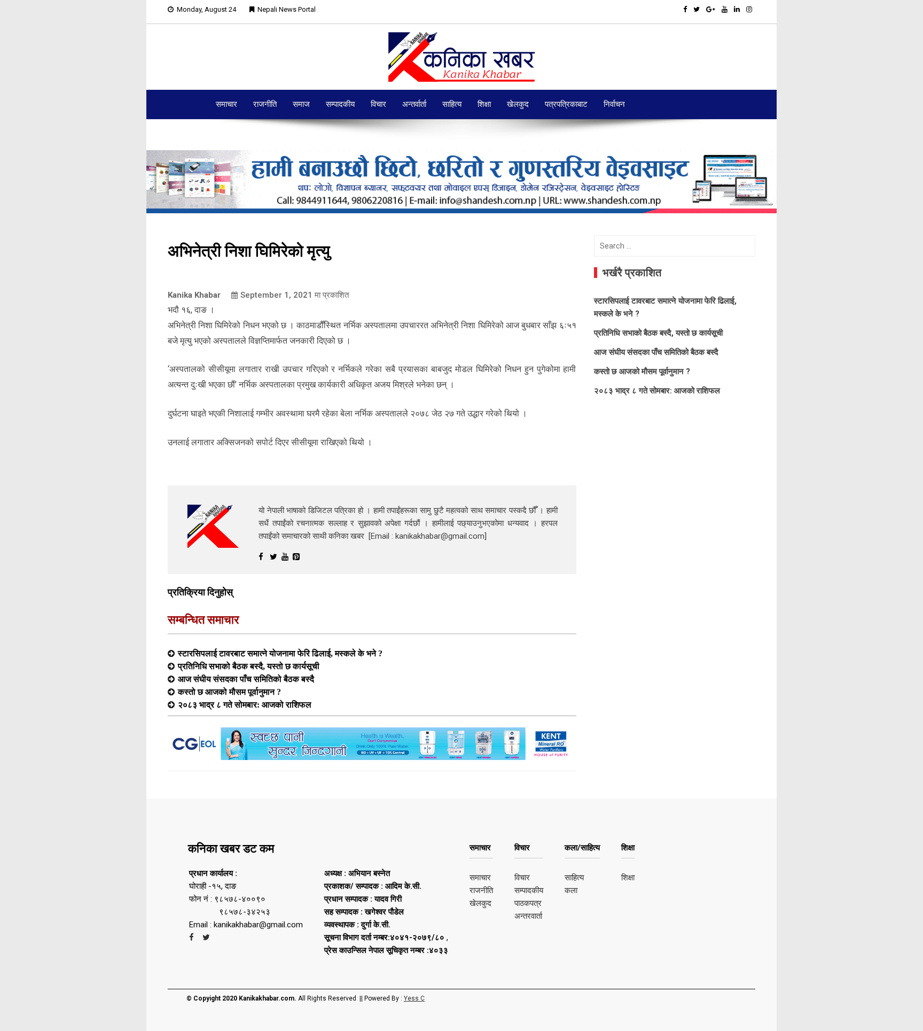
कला (571, 890)
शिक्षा (484, 104)
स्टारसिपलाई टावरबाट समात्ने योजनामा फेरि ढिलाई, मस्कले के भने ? (280, 653)
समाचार (226, 104)
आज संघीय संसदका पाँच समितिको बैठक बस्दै (246, 679)
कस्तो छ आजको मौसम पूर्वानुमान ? (229, 691)
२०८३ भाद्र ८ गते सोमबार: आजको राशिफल (244, 704)
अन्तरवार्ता (528, 916)
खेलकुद (518, 104)
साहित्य (452, 104)
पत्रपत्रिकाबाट (566, 104)
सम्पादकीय (340, 104)
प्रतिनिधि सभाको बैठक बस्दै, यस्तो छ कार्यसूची (248, 666)
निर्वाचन (614, 104)
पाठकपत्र (528, 903)
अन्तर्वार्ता (414, 104)
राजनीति (265, 104)
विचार (378, 104)
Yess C (414, 998)
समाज (301, 104)
